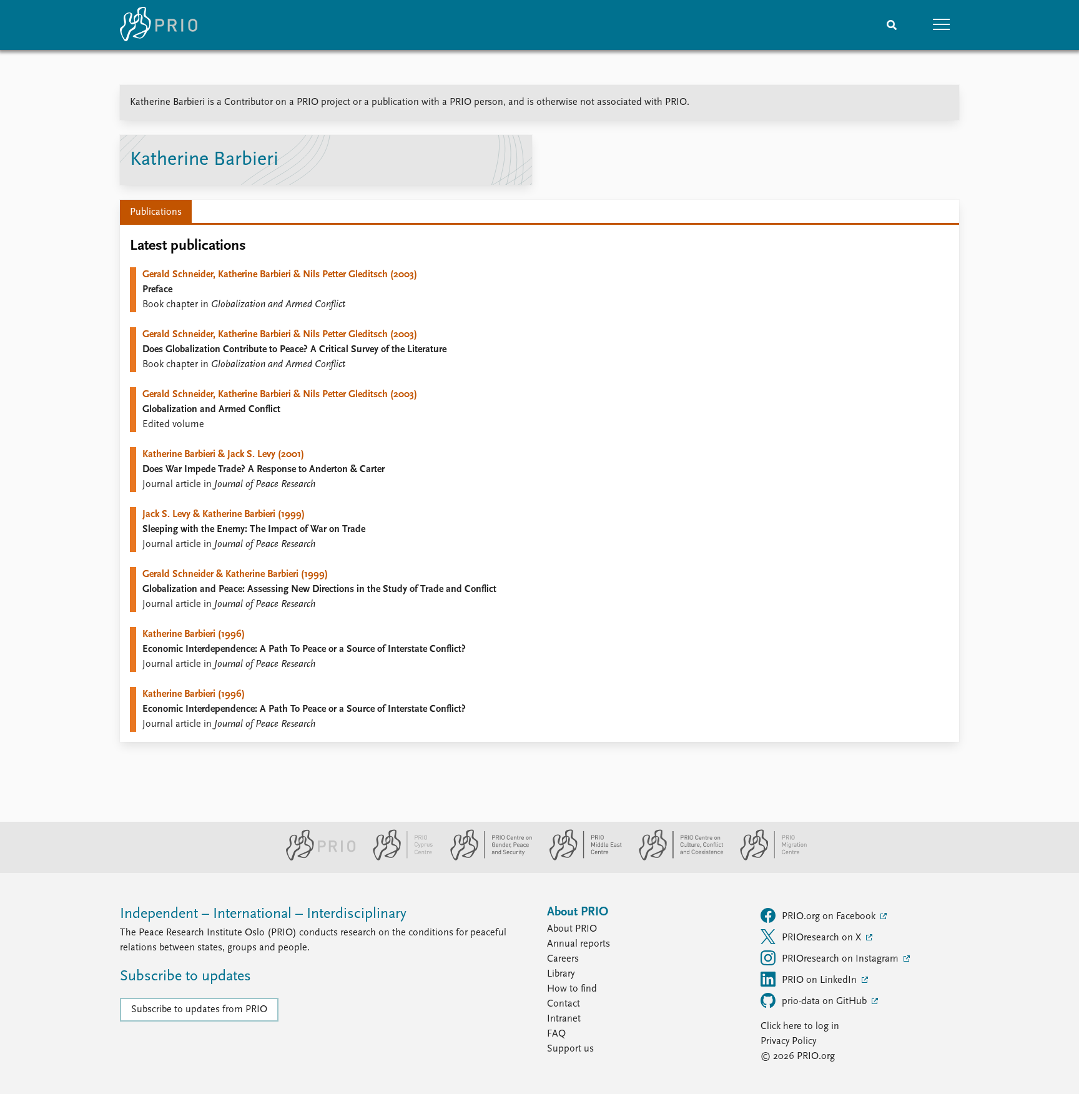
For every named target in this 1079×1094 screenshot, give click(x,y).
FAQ (556, 1034)
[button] (942, 25)
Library (560, 974)
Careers (563, 959)
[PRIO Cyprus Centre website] (397, 858)
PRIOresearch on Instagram (841, 959)
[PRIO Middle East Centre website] (580, 858)
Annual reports (578, 944)
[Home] (158, 25)
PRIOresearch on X (823, 938)
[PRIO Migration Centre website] (766, 858)
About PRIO (572, 929)
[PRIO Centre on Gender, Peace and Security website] (486, 858)
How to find (572, 989)
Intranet (564, 1019)
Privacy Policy (788, 1042)
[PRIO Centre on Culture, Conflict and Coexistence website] (676, 858)
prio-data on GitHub (825, 1002)
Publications (156, 212)
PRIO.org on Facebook (830, 917)
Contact (563, 1004)
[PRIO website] (315, 858)
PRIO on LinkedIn (820, 980)
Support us (570, 1049)
